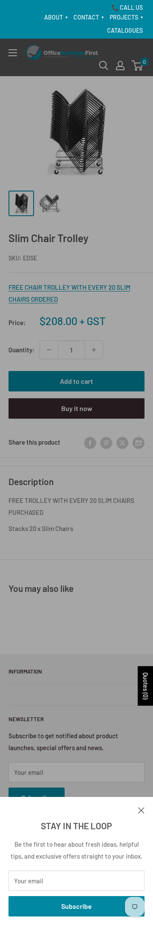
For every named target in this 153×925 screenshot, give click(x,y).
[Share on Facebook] (90, 442)
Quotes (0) (145, 686)
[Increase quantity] (94, 350)
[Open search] (103, 65)
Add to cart (76, 381)
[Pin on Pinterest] (106, 442)
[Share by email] (138, 442)
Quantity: (21, 350)
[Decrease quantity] (49, 350)
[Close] (141, 810)
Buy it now (76, 408)
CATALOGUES (125, 30)
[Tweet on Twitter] (122, 442)
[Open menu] (12, 52)
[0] (137, 65)
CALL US (131, 7)
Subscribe (76, 906)
